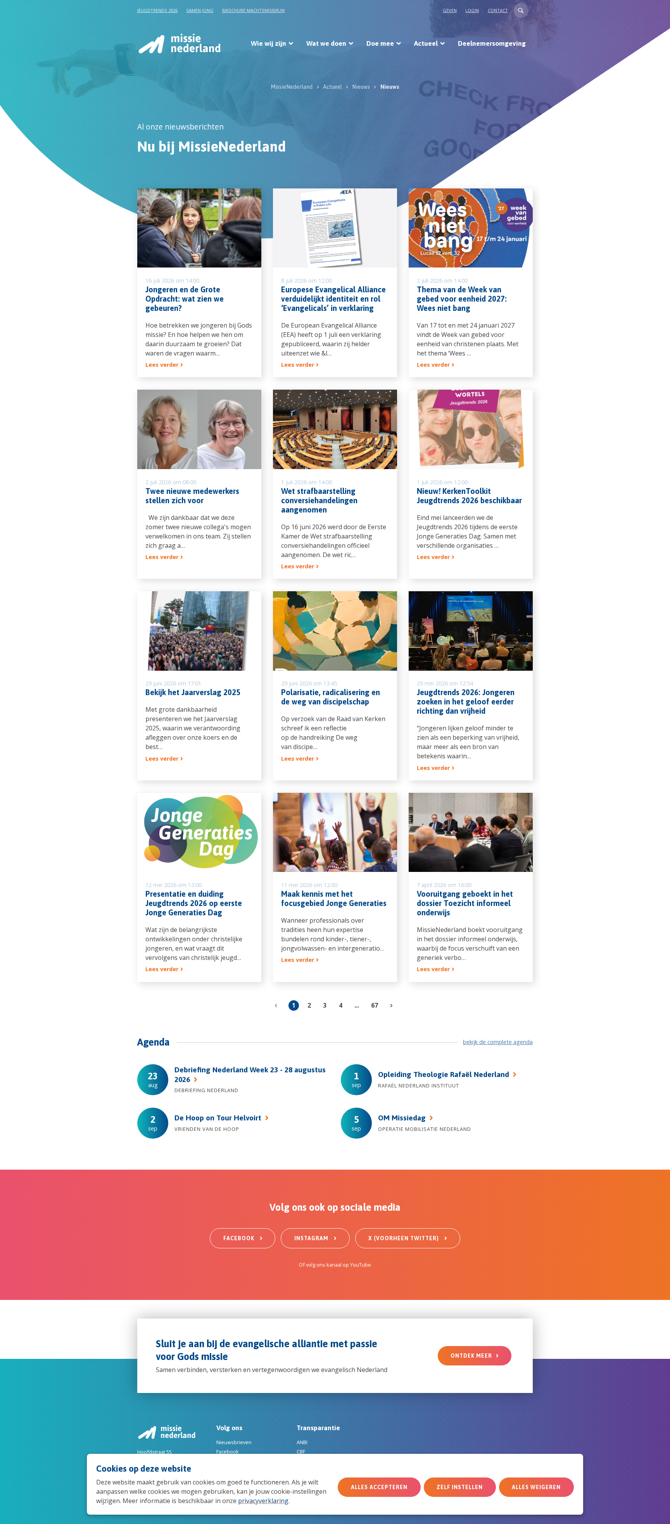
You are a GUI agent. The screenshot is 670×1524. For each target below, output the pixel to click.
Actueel (426, 43)
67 (374, 1005)
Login (472, 10)
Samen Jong (199, 10)
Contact (498, 10)
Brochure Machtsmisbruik (253, 10)
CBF (301, 1451)
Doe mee (380, 43)
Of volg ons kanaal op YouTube (335, 1264)
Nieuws (361, 87)
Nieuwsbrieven (234, 1442)
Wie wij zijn (268, 43)
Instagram (312, 1238)
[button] (521, 10)
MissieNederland (292, 87)
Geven (450, 10)
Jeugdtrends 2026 (157, 10)
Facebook (239, 1238)
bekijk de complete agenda (498, 1042)
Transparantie (318, 1428)
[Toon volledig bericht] (199, 283)
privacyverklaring (263, 1500)
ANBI (302, 1442)
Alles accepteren (379, 1487)
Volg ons (229, 1428)
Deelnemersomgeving (492, 43)
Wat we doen (326, 43)
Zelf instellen (460, 1487)
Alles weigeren (536, 1487)
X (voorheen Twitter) (404, 1238)
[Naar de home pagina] (179, 43)
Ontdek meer (471, 1356)
